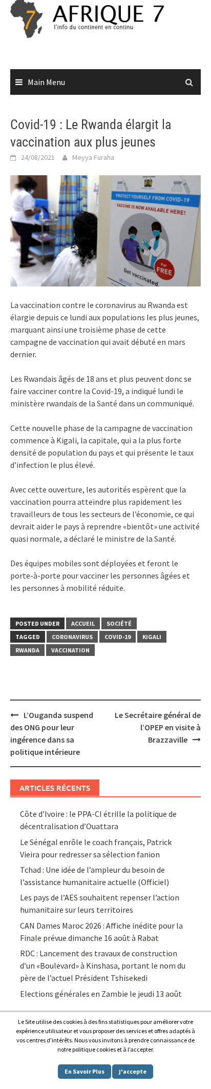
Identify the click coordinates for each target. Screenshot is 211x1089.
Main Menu (46, 82)
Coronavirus (72, 637)
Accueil (83, 623)
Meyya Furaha (93, 157)
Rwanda (27, 650)
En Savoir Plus (84, 1071)
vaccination (70, 650)
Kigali (151, 637)
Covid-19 (117, 637)
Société (119, 623)
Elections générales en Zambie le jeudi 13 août (101, 994)
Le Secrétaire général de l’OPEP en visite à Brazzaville (158, 727)
